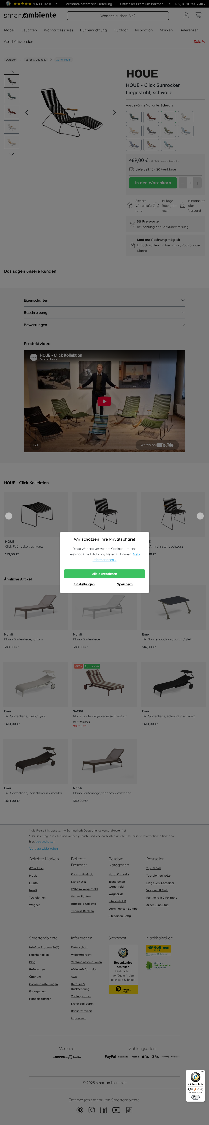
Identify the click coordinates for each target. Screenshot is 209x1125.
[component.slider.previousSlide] (8, 516)
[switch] (195, 1097)
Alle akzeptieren (104, 574)
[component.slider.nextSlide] (200, 516)
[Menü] (202, 1072)
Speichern (125, 584)
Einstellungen (84, 584)
